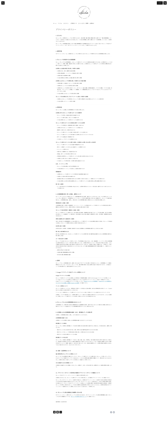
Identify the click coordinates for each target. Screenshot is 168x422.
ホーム (55, 23)
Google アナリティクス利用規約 (90, 281)
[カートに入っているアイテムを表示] (165, 3)
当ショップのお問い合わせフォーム (78, 396)
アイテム (60, 23)
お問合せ (92, 23)
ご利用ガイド (73, 23)
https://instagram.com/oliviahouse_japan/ (111, 412)
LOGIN (159, 2)
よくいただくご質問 (83, 23)
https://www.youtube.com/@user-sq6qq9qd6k (114, 412)
